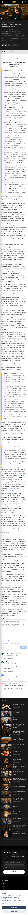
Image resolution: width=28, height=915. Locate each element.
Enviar (14, 871)
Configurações (14, 911)
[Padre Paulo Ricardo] (14, 2)
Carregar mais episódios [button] (14, 841)
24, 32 (10, 490)
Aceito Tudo (14, 907)
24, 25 (21, 475)
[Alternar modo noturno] (22, 2)
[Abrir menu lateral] (2, 2)
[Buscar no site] (25, 2)
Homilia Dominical (5, 22)
